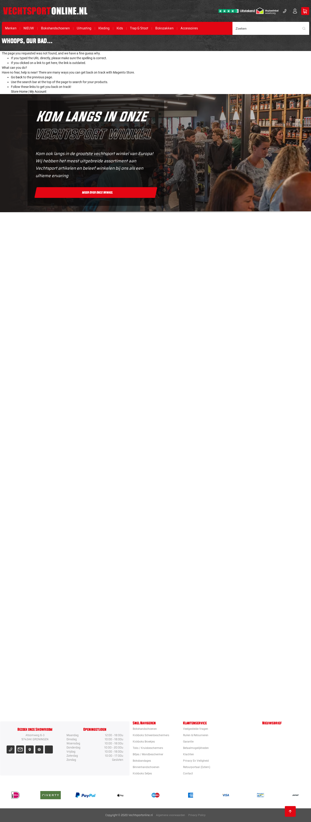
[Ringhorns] (181, 694)
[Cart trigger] (305, 11)
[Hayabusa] (181, 362)
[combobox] (270, 28)
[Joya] (181, 238)
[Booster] (181, 279)
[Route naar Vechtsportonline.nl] (30, 749)
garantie (188, 741)
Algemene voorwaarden (170, 815)
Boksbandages (142, 760)
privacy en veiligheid (196, 760)
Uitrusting (84, 28)
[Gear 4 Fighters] (181, 570)
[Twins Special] (181, 445)
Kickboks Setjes (142, 773)
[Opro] (181, 652)
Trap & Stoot (139, 28)
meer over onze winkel (97, 192)
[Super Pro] (181, 528)
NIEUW (28, 28)
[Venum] (181, 321)
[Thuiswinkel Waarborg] (267, 11)
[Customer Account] (295, 11)
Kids (120, 28)
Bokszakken (164, 28)
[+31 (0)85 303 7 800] (285, 11)
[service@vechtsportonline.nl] (20, 749)
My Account (38, 91)
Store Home (19, 91)
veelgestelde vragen (195, 728)
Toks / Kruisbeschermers (148, 748)
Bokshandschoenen (55, 28)
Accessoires (189, 28)
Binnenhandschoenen (146, 767)
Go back (17, 77)
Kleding (104, 28)
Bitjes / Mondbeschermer (148, 754)
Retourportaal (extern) (196, 767)
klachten (188, 754)
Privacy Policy (197, 815)
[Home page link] (45, 11)
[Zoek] (305, 28)
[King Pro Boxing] (181, 404)
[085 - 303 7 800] (10, 749)
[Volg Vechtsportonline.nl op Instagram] (39, 749)
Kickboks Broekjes (144, 741)
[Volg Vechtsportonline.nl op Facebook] (49, 749)
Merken (10, 28)
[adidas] (181, 487)
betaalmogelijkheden (196, 748)
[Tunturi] (181, 611)
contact (188, 773)
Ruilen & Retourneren (195, 735)
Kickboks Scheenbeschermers (151, 735)
